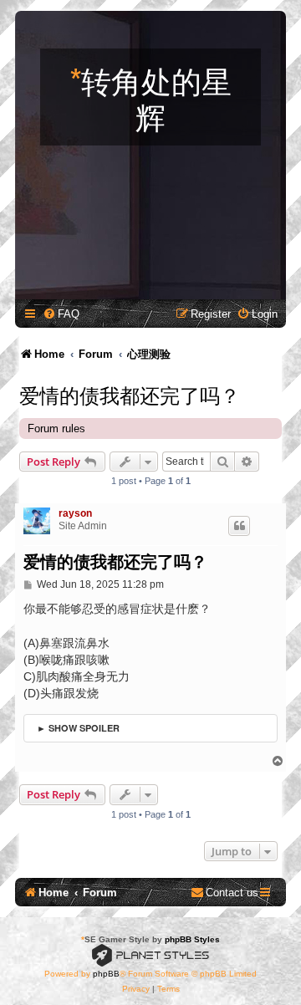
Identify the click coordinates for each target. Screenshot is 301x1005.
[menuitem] (61, 314)
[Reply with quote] (239, 526)
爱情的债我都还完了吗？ (129, 394)
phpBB (106, 973)
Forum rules (56, 428)
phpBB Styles (192, 939)
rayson (75, 513)
